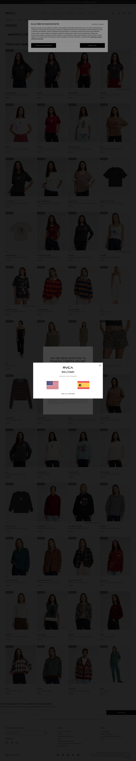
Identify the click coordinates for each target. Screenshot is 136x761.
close (100, 365)
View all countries (68, 393)
